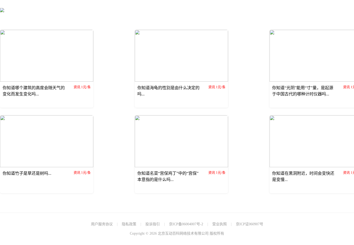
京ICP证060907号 (249, 224)
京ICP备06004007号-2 (186, 224)
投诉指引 (152, 224)
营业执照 (219, 224)
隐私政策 (129, 224)
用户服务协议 (102, 224)
